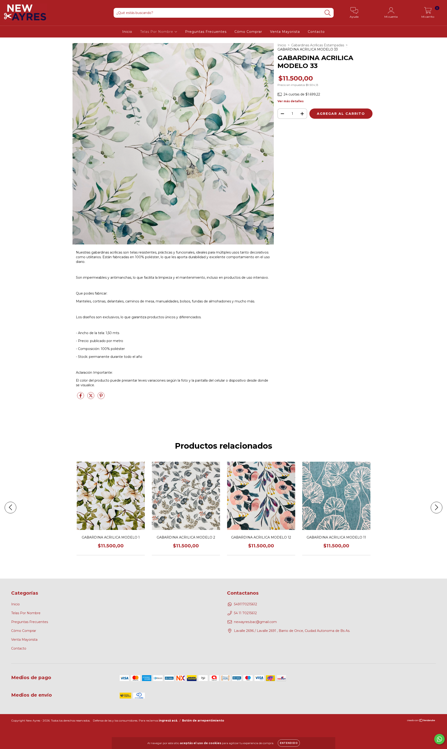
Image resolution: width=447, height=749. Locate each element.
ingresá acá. (168, 720)
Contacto (316, 32)
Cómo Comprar (248, 32)
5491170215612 (245, 604)
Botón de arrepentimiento (203, 720)
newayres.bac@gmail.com (255, 622)
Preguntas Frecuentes (206, 32)
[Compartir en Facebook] (81, 397)
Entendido (289, 743)
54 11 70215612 (245, 613)
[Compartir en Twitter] (91, 397)
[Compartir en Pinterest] (101, 397)
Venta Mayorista (285, 32)
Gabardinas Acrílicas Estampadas (317, 45)
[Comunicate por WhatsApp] (439, 739)
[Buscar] (327, 12)
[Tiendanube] (421, 721)
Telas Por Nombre (157, 32)
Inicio (127, 32)
